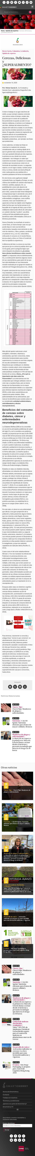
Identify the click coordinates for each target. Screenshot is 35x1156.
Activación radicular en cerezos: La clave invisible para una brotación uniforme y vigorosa (17, 918)
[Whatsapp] (23, 2)
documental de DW (8, 642)
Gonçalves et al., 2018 (24, 267)
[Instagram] (15, 2)
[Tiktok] (27, 2)
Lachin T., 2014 (8, 485)
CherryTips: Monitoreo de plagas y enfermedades (17, 791)
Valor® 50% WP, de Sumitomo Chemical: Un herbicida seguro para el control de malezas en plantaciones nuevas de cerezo (17, 890)
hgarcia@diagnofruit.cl (9, 92)
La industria (24, 51)
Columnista (16, 51)
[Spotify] (30, 2)
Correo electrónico (9, 1123)
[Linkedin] (11, 2)
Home (3, 31)
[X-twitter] (4, 2)
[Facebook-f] (7, 2)
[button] (10, 687)
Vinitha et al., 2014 (9, 598)
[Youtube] (19, 2)
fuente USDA (26, 286)
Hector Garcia (6, 51)
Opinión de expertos (12, 31)
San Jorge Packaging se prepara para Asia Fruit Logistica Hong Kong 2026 (16, 950)
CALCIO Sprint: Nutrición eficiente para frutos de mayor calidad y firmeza (22, 723)
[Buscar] (30, 12)
